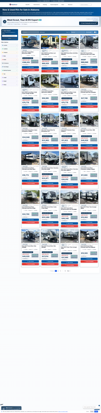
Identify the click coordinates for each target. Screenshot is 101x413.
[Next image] (38, 42)
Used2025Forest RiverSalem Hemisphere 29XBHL (29, 130)
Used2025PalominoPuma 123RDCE (68, 130)
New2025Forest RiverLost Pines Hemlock (49, 53)
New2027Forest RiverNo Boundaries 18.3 (48, 130)
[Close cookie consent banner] (99, 411)
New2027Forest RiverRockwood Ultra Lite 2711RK (88, 53)
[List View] (96, 32)
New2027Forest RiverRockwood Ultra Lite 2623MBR (69, 208)
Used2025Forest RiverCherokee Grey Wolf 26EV (28, 168)
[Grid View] (95, 32)
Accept (96, 411)
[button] (50, 21)
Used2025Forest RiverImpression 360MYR (47, 91)
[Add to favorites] (38, 47)
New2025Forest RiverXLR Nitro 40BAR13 (69, 53)
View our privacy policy (63, 411)
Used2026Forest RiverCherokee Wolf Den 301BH (28, 207)
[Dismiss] (2, 407)
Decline (92, 411)
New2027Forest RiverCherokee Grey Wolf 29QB (50, 168)
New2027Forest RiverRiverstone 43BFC (28, 52)
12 (65, 270)
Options (87, 411)
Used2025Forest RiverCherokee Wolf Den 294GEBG (88, 91)
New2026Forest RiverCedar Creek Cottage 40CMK (29, 92)
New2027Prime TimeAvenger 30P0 (69, 247)
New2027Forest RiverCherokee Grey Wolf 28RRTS (69, 169)
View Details (31, 67)
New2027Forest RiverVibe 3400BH (29, 246)
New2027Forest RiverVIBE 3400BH (88, 130)
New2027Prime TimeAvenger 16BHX (88, 207)
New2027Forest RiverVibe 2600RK (49, 246)
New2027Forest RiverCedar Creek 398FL (49, 207)
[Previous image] (23, 42)
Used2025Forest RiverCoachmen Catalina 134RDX (88, 168)
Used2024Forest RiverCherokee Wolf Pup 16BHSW (88, 246)
